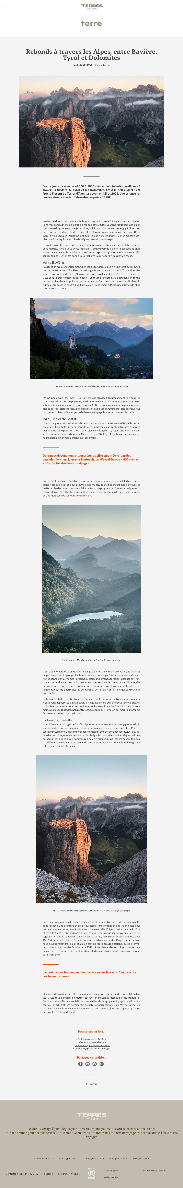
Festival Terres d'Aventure (154, 1170)
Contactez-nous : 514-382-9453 (22, 1173)
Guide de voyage (111, 1177)
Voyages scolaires (141, 1158)
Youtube (75, 1173)
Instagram (62, 1173)
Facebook (49, 1173)
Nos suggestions (67, 1158)
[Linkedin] (87, 1064)
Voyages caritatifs (118, 1158)
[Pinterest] (94, 1064)
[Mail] (102, 1064)
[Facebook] (80, 1064)
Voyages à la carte (95, 1158)
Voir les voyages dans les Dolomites (92, 1045)
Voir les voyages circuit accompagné (92, 1048)
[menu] (177, 7)
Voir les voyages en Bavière (92, 1042)
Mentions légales (111, 1170)
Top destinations (41, 1158)
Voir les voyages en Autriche (92, 1039)
